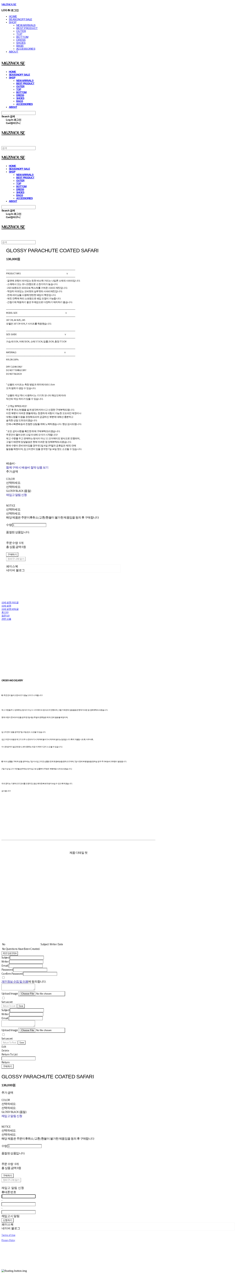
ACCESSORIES (25, 48)
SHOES (20, 42)
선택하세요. (13, 483)
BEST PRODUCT (27, 28)
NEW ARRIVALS (25, 25)
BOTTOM (22, 36)
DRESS (20, 39)
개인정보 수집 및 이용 (14, 981)
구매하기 (7, 1066)
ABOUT (13, 51)
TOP (19, 34)
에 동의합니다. (23, 981)
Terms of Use (8, 1235)
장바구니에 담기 (11, 1180)
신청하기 (7, 1220)
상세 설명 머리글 (9, 602)
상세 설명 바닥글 (9, 609)
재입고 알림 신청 (16, 495)
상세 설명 (6, 605)
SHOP (12, 22)
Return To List (9, 1006)
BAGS (19, 45)
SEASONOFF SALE (20, 19)
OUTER (21, 31)
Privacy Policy (8, 1240)
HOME (13, 16)
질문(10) (5, 615)
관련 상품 (6, 619)
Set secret (7, 1002)
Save (21, 1006)
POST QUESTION (9, 953)
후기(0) (4, 612)
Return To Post (9, 1042)
